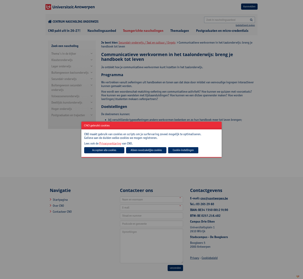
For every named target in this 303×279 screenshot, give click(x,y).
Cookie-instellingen (183, 150)
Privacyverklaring (110, 143)
